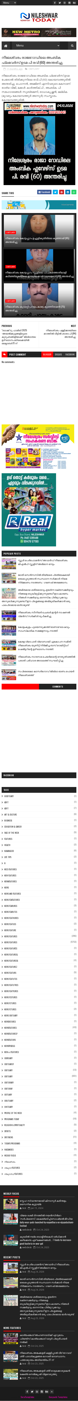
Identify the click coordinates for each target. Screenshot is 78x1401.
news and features (12, 893)
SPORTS (7, 1131)
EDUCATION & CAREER (13, 826)
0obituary (9, 796)
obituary (8, 1070)
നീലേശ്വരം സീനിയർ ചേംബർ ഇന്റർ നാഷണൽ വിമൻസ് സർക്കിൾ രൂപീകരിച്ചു (44, 614)
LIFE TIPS (7, 857)
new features (10, 875)
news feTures (10, 1009)
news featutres (11, 985)
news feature (10, 930)
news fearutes (10, 911)
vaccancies (8, 1149)
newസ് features (11, 1052)
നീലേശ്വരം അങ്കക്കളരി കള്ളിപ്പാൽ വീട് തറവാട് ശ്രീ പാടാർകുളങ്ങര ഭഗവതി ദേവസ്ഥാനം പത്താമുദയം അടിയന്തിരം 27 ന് (45, 1356)
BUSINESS (8, 820)
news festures (10, 997)
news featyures (11, 991)
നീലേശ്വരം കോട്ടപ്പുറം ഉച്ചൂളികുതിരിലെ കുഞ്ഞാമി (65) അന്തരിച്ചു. (37, 240)
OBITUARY (33, 68)
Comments (57, 686)
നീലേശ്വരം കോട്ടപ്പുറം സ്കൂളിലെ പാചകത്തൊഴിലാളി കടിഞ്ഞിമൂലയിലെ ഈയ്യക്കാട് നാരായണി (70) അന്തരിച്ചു (39, 274)
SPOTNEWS (8, 1137)
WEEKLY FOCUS (10, 1155)
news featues (10, 924)
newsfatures (10, 1021)
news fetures (10, 1003)
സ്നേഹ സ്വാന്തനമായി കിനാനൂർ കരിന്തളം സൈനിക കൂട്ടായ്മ (43, 1202)
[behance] (74, 3)
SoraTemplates (27, 1396)
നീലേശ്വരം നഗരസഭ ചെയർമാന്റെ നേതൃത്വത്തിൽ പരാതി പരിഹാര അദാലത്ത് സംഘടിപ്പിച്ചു (46, 658)
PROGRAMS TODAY (11, 1119)
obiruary (8, 1058)
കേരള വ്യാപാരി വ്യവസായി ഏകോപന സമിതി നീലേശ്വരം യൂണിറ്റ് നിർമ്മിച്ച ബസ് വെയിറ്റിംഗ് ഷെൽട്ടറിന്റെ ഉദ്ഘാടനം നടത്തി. (44, 645)
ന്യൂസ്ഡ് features (13, 1173)
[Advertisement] (39, 730)
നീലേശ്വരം (9, 1161)
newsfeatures (10, 1027)
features (8, 838)
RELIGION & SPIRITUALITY (14, 1125)
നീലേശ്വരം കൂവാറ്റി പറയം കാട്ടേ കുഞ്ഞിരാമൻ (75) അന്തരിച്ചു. (35, 308)
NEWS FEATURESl (11, 954)
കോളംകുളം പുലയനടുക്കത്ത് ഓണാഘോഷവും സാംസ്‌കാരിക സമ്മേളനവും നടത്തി (44, 628)
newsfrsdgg (9, 1046)
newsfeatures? (10, 1033)
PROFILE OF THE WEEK (13, 1113)
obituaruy (9, 1064)
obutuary (8, 1100)
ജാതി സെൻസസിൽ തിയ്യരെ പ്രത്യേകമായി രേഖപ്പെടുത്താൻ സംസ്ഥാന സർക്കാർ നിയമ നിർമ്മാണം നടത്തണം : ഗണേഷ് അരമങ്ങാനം (44, 578)
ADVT (6, 808)
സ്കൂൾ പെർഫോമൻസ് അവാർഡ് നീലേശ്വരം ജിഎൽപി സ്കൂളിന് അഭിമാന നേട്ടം (42, 562)
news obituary (10, 1015)
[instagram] (69, 3)
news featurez (10, 966)
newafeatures (10, 881)
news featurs (10, 972)
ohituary (8, 1106)
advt (6, 802)
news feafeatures (12, 899)
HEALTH (7, 845)
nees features (10, 869)
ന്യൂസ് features (12, 1167)
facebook (70, 354)
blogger (47, 354)
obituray (8, 1088)
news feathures (11, 918)
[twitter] (60, 3)
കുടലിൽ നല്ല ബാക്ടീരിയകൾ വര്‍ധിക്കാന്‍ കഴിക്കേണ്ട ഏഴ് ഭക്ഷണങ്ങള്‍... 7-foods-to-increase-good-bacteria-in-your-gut (46, 1240)
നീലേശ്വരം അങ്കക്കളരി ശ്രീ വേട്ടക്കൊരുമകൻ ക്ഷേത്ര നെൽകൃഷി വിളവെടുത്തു (45, 1372)
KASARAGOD (9, 851)
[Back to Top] (52, 1392)
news (6, 887)
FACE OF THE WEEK (11, 832)
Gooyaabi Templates (58, 1396)
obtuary (8, 1094)
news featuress (11, 960)
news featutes (10, 978)
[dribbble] (65, 3)
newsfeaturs (10, 1039)
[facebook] (55, 3)
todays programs (12, 1143)
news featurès (10, 948)
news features (10, 936)
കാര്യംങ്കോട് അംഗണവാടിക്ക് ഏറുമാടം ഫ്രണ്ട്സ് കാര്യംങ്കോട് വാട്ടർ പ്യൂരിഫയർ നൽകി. (43, 1338)
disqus (58, 354)
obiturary (9, 1082)
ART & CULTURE (10, 814)
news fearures (10, 906)
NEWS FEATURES (10, 942)
